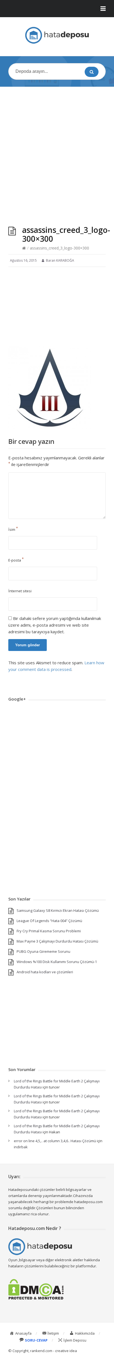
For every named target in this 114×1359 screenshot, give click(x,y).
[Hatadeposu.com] (57, 35)
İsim (13, 529)
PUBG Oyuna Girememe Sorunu (43, 951)
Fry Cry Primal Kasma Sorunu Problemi (49, 930)
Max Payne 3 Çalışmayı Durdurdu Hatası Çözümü (57, 941)
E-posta (16, 560)
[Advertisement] (57, 151)
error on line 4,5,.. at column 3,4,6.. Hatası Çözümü (55, 1140)
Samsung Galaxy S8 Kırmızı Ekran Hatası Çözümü (58, 910)
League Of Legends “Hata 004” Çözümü (49, 920)
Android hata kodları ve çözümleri (45, 971)
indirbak (21, 1146)
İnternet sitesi (20, 590)
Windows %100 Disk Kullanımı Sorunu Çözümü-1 (57, 961)
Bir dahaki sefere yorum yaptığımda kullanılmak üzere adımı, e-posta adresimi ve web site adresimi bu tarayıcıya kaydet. (54, 625)
